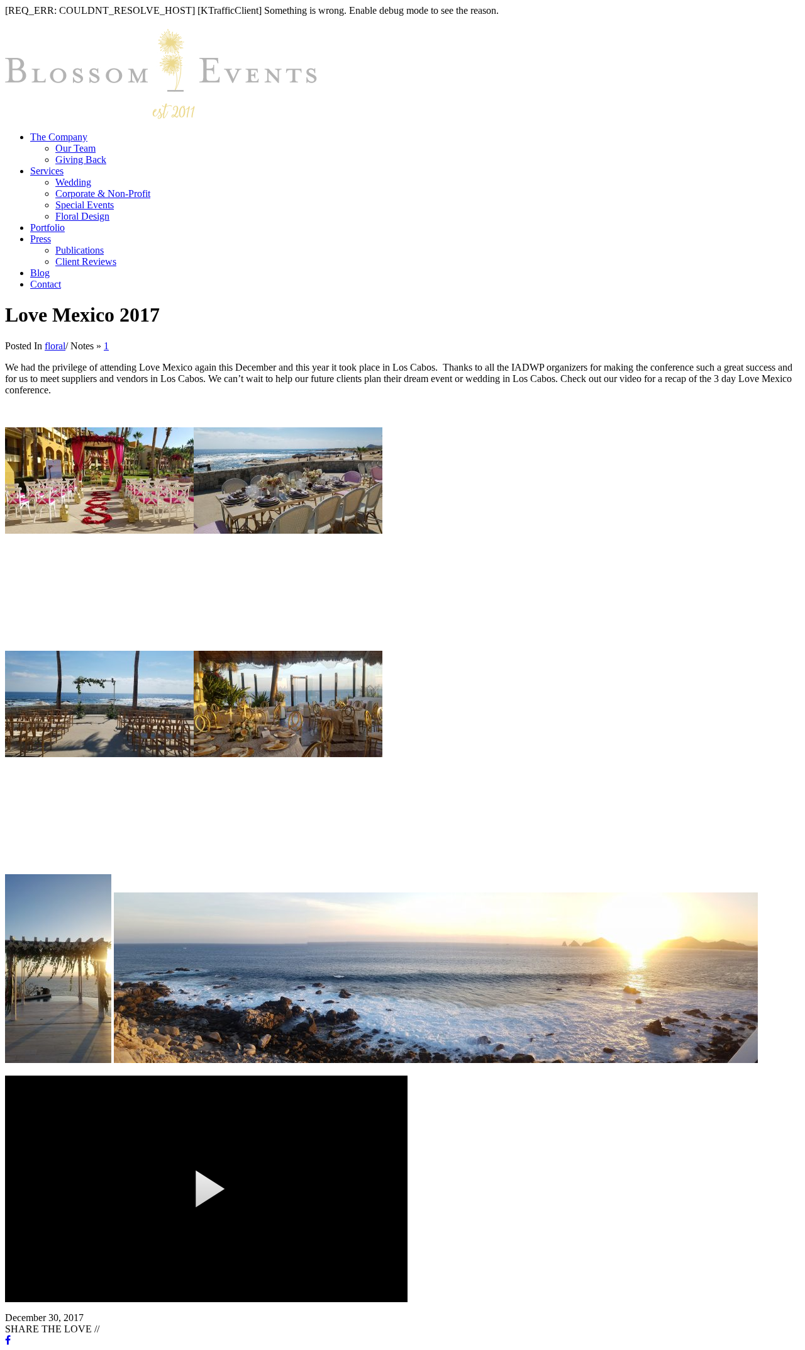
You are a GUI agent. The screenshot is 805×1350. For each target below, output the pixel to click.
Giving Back (80, 159)
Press (40, 238)
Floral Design (82, 216)
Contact (45, 284)
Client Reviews (85, 261)
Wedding (73, 182)
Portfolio (47, 227)
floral (55, 345)
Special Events (84, 205)
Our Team (75, 148)
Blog (40, 272)
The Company (58, 137)
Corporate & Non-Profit (102, 193)
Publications (79, 250)
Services (47, 171)
